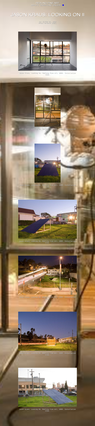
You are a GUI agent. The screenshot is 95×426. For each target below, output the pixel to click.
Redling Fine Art (47, 3)
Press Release (45, 23)
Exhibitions (46, 5)
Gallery (57, 5)
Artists (35, 5)
